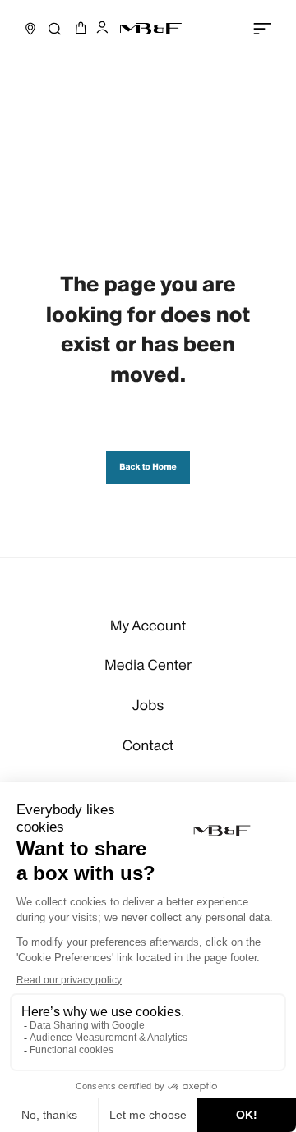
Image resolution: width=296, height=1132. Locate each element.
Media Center (148, 666)
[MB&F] (151, 28)
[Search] (54, 29)
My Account (148, 626)
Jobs (148, 706)
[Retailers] (30, 29)
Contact (148, 746)
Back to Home (148, 467)
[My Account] (102, 29)
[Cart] (78, 29)
